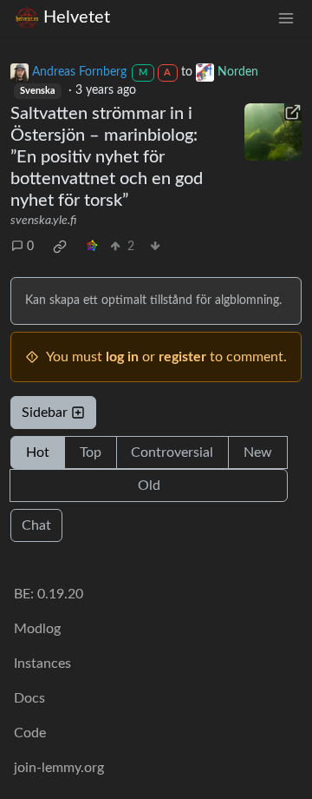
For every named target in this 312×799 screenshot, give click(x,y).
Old (149, 485)
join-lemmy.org (59, 768)
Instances (42, 663)
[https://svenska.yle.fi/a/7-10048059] (273, 132)
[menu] (286, 17)
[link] (60, 246)
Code (30, 733)
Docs (29, 698)
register (182, 357)
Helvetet (76, 17)
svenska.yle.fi (43, 221)
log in (122, 357)
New (258, 452)
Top (90, 452)
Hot (37, 452)
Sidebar (45, 412)
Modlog (37, 629)
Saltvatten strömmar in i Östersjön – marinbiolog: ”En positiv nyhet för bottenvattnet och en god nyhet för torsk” (106, 157)
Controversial (172, 452)
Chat (36, 525)
